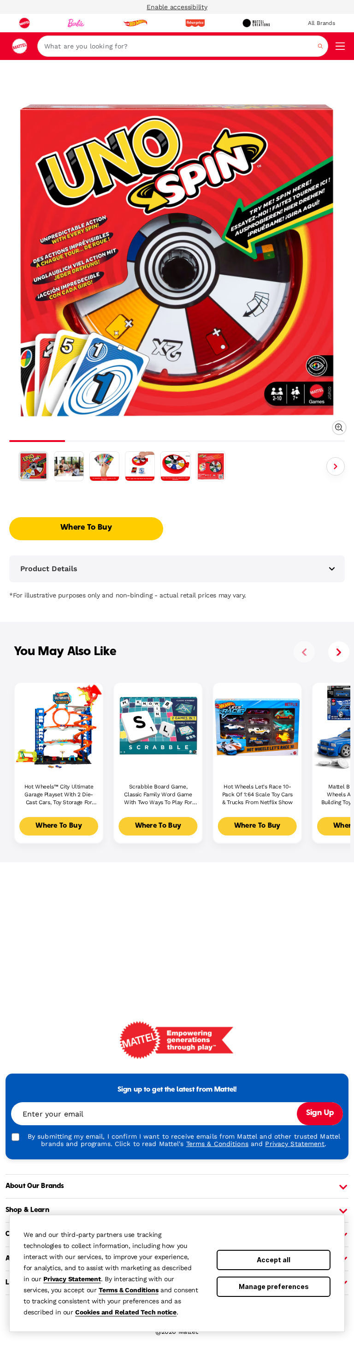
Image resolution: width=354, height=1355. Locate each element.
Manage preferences (274, 1286)
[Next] (335, 466)
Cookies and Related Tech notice (126, 1312)
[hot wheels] (135, 23)
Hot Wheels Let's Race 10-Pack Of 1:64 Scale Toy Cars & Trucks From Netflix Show (257, 794)
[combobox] (182, 46)
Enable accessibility (177, 7)
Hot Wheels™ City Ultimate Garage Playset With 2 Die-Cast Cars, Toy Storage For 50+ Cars (59, 794)
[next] (338, 651)
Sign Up (320, 1113)
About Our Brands (35, 1186)
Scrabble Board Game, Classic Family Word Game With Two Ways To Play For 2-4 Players (158, 794)
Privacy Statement (72, 1279)
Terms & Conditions (128, 1290)
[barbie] (76, 23)
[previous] (304, 651)
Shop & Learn (27, 1210)
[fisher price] (195, 23)
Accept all (273, 1260)
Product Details (48, 568)
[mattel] (24, 23)
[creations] (256, 23)
